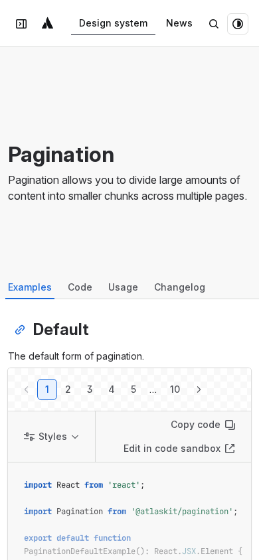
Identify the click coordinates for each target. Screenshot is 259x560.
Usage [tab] (123, 287)
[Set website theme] (237, 24)
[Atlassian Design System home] (47, 24)
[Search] (213, 24)
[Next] (198, 389)
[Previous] (26, 389)
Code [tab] (80, 287)
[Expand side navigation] (21, 24)
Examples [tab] (30, 287)
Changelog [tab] (179, 287)
